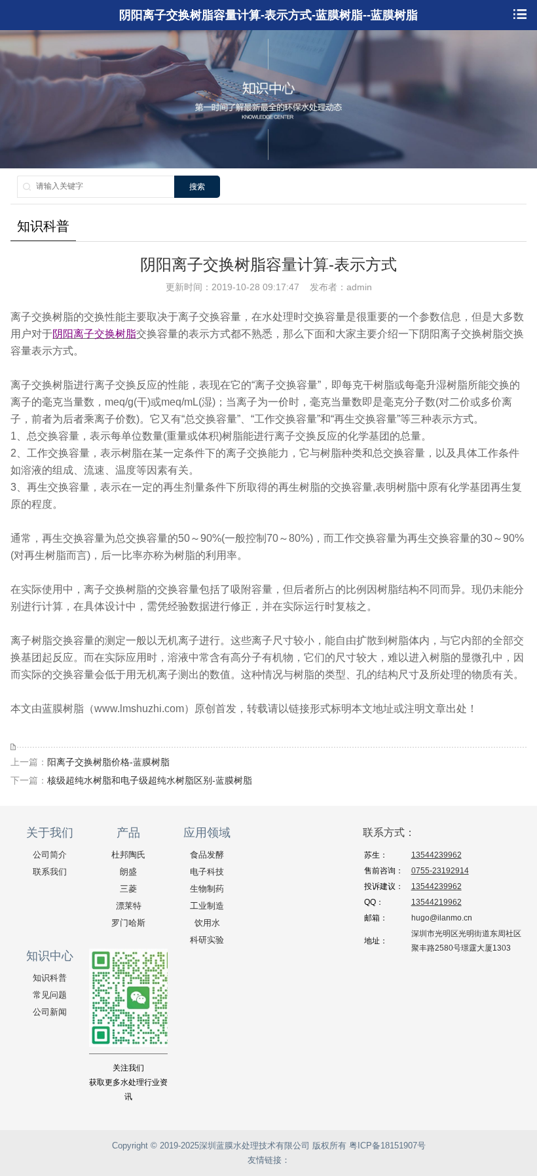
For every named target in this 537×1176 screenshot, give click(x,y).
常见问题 (50, 995)
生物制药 (207, 889)
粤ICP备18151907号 (387, 1145)
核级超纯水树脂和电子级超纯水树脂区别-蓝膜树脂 (149, 780)
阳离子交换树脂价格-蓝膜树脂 (108, 762)
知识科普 (50, 978)
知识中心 (49, 955)
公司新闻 (50, 1012)
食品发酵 (207, 855)
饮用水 (207, 923)
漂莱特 (128, 906)
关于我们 (49, 832)
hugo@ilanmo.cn (441, 917)
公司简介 (50, 855)
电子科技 (207, 872)
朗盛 (128, 872)
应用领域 (207, 832)
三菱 (128, 889)
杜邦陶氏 (128, 855)
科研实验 (207, 940)
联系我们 (50, 872)
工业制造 (207, 906)
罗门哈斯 (128, 923)
